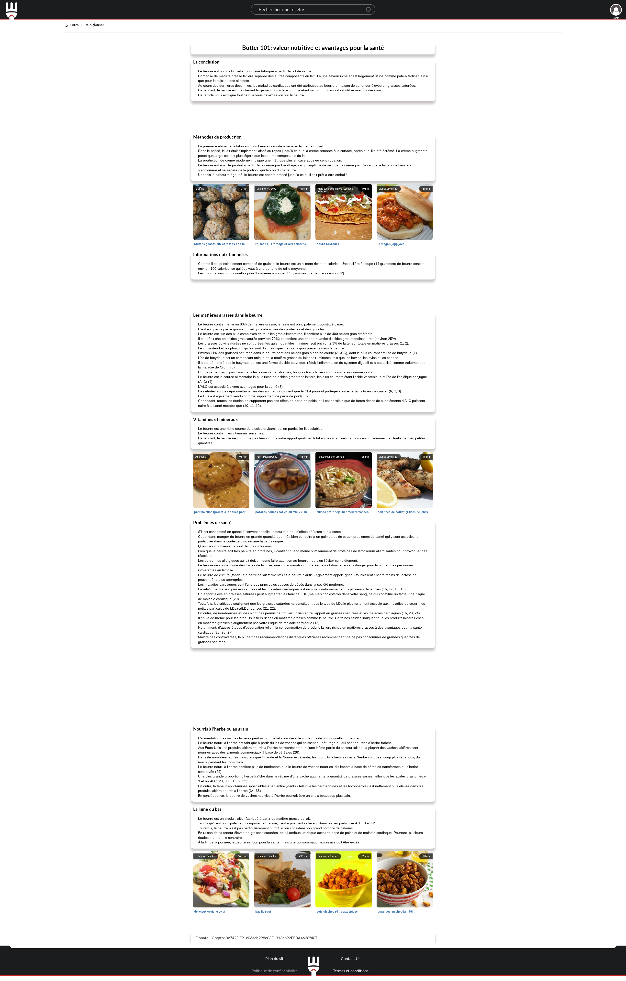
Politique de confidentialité (274, 971)
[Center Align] (370, 7)
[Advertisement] (313, 118)
